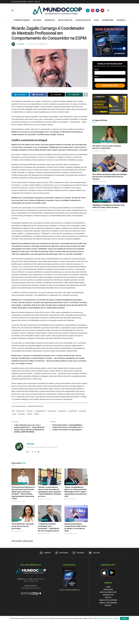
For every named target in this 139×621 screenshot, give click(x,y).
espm (14, 414)
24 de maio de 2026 (70, 499)
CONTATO (30, 1)
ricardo (29, 414)
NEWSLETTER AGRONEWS (108, 603)
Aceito (124, 618)
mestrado (21, 414)
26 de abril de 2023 (33, 44)
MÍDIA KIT (37, 1)
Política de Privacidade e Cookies (107, 618)
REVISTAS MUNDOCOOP (108, 592)
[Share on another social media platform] (85, 95)
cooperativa (62, 411)
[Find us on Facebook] (97, 10)
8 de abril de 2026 (44, 533)
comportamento (40, 411)
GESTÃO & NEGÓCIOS (65, 20)
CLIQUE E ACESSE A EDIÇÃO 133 (69, 590)
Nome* (96, 76)
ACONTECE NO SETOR (83, 20)
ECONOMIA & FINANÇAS (22, 20)
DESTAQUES (37, 20)
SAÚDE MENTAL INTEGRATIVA (103, 141)
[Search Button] (108, 10)
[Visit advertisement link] (110, 41)
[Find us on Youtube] (102, 10)
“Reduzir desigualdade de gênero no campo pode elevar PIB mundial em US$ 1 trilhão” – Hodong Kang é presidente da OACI (75, 491)
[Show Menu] (12, 10)
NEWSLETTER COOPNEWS (108, 600)
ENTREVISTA (121, 20)
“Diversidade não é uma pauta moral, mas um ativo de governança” (22, 526)
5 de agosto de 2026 (45, 499)
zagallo (36, 414)
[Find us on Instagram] (93, 10)
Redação (21, 44)
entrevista (82, 411)
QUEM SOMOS (108, 589)
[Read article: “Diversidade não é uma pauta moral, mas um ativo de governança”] (23, 513)
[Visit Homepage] (57, 10)
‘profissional (20, 411)
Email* (96, 69)
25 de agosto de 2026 (99, 151)
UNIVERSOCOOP (108, 595)
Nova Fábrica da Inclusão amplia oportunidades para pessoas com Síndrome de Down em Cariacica (109, 176)
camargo (30, 411)
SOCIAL (96, 20)
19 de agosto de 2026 (18, 501)
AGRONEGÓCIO (50, 20)
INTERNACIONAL (108, 20)
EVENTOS (108, 597)
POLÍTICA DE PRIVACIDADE (19, 1)
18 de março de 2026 (71, 533)
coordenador (72, 411)
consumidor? (52, 411)
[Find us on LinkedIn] (88, 10)
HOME (108, 587)
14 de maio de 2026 (17, 531)
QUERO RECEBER (110, 85)
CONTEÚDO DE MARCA (20, 483)
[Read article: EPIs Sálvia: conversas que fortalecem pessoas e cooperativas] (110, 134)
